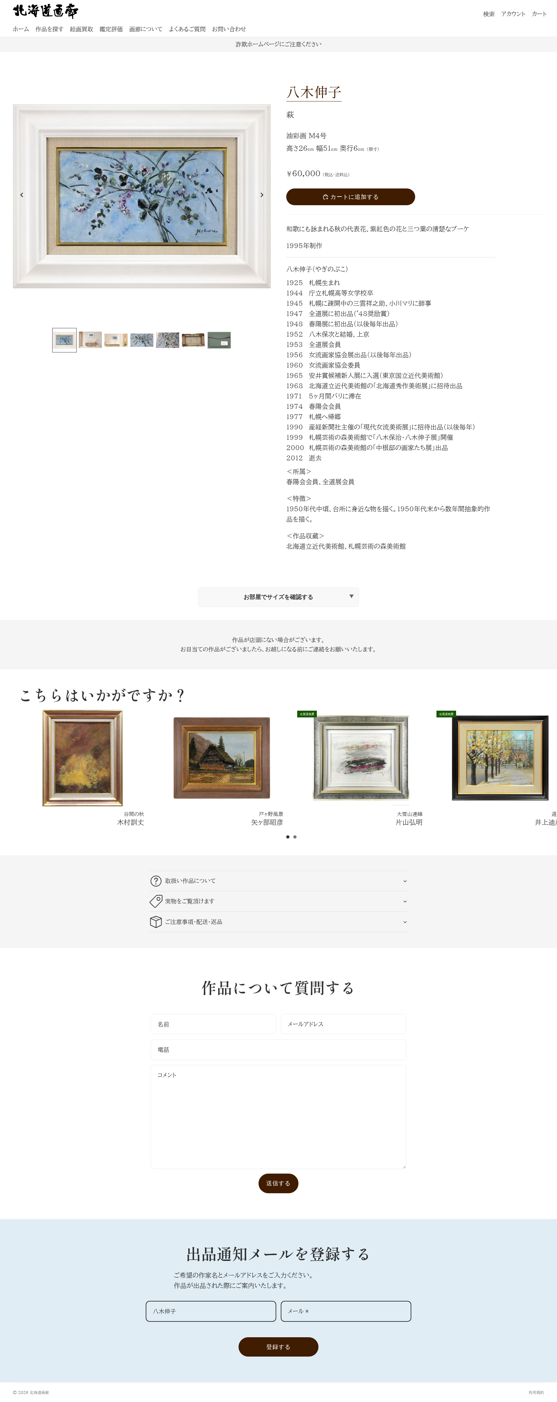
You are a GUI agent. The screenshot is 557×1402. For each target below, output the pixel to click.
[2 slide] (295, 837)
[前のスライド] (20, 196)
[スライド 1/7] (64, 340)
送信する (278, 1183)
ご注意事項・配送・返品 (193, 922)
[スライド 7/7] (219, 340)
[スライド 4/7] (141, 340)
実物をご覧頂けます (189, 901)
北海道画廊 (39, 1392)
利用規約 (536, 1392)
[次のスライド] (264, 196)
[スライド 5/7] (167, 340)
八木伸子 (314, 91)
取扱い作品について (190, 881)
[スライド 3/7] (116, 340)
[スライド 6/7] (193, 340)
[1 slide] (287, 837)
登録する (278, 1346)
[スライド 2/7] (90, 340)
